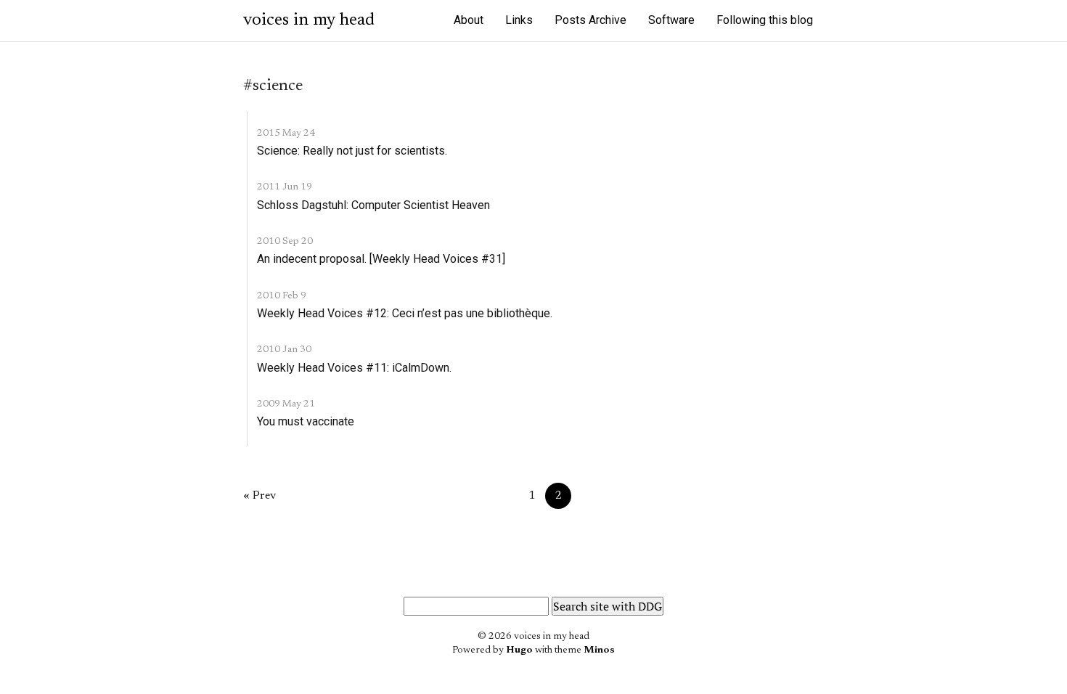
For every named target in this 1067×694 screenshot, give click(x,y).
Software (671, 20)
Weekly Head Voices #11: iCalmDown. (354, 368)
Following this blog (764, 20)
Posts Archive (590, 20)
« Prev (259, 496)
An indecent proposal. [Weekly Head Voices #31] (381, 259)
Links (519, 20)
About (468, 20)
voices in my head (309, 20)
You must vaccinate (305, 421)
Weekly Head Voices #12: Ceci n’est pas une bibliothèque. (404, 313)
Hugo (519, 650)
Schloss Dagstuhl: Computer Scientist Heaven (373, 205)
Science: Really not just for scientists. (352, 151)
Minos (599, 650)
